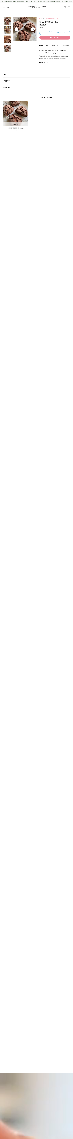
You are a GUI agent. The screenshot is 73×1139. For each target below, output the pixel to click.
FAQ (4, 74)
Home (40, 18)
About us (6, 87)
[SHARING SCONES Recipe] (15, 113)
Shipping (6, 81)
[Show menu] (4, 7)
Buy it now (54, 37)
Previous (16, 29)
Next (33, 29)
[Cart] (69, 7)
